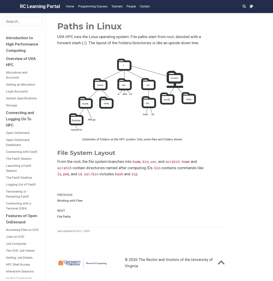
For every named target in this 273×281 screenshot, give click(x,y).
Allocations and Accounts (16, 75)
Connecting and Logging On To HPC (20, 119)
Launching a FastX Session (18, 168)
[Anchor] (118, 152)
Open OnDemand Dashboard (18, 142)
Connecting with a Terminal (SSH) (18, 206)
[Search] (244, 6)
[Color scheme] (251, 6)
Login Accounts (17, 91)
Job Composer (16, 244)
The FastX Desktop (19, 177)
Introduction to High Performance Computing (22, 44)
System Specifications (21, 98)
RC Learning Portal (40, 6)
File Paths (64, 216)
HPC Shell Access (18, 264)
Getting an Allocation (20, 84)
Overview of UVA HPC (21, 61)
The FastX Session (18, 159)
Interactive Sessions (20, 271)
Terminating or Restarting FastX (17, 194)
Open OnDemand (18, 133)
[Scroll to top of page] (221, 264)
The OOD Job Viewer (20, 250)
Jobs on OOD (15, 236)
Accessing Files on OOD (22, 230)
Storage (11, 105)
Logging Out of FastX (21, 184)
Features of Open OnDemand (21, 219)
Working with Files (69, 200)
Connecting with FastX (21, 152)
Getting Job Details (19, 257)
